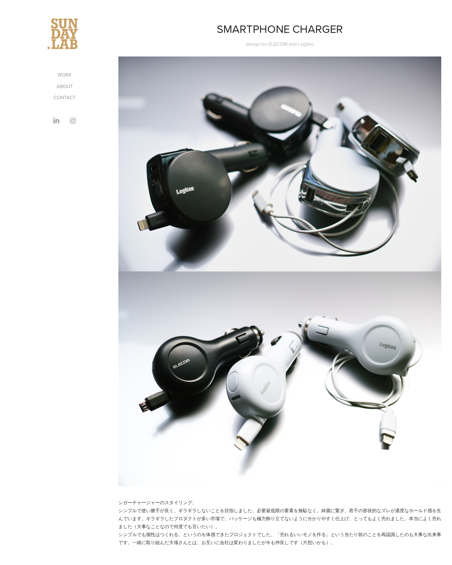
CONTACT (65, 97)
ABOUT (65, 86)
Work (64, 74)
